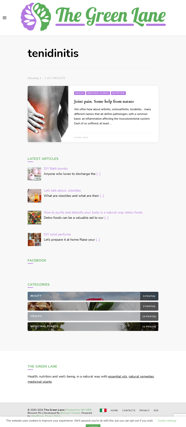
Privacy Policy (53, 416)
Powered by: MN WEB (78, 410)
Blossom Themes (70, 413)
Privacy (145, 410)
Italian (103, 410)
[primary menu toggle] (4, 17)
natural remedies (141, 376)
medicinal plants (40, 382)
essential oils (117, 376)
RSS (156, 410)
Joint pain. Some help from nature (104, 101)
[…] (98, 174)
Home (114, 410)
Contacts (128, 410)
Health (79, 93)
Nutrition (118, 93)
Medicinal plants (98, 93)
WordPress (37, 416)
